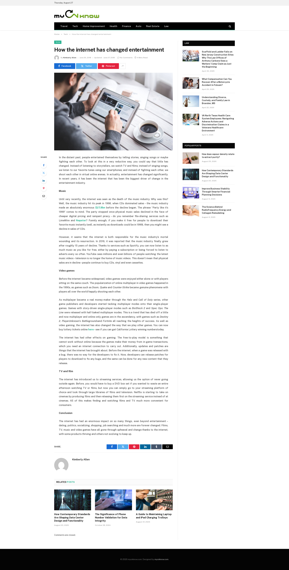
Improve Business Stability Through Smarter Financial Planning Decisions (216, 191)
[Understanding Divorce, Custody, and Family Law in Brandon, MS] (191, 101)
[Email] (44, 196)
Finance (126, 26)
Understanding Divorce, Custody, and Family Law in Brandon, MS (216, 100)
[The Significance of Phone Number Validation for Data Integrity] (113, 499)
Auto (138, 26)
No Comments (126, 58)
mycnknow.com (161, 559)
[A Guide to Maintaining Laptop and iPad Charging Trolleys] (154, 499)
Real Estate (152, 26)
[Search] (229, 26)
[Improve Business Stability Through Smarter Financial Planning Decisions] (191, 192)
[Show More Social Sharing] (123, 66)
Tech (75, 26)
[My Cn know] (76, 14)
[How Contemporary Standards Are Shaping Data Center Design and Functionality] (72, 499)
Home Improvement (94, 26)
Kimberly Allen (69, 58)
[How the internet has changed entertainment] (113, 111)
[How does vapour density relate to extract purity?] (191, 158)
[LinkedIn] (44, 181)
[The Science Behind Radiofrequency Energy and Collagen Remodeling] (191, 211)
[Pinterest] (44, 188)
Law (166, 26)
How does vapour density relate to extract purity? (218, 155)
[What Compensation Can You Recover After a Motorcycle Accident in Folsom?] (191, 83)
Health (113, 26)
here (91, 329)
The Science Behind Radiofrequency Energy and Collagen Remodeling (216, 210)
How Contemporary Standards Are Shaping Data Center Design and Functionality (72, 517)
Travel (64, 26)
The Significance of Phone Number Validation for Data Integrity (111, 517)
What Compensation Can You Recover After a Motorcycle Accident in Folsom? (217, 82)
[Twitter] (44, 173)
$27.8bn (100, 207)
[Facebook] (44, 165)
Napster (81, 220)
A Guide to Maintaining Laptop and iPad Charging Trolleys (154, 516)
